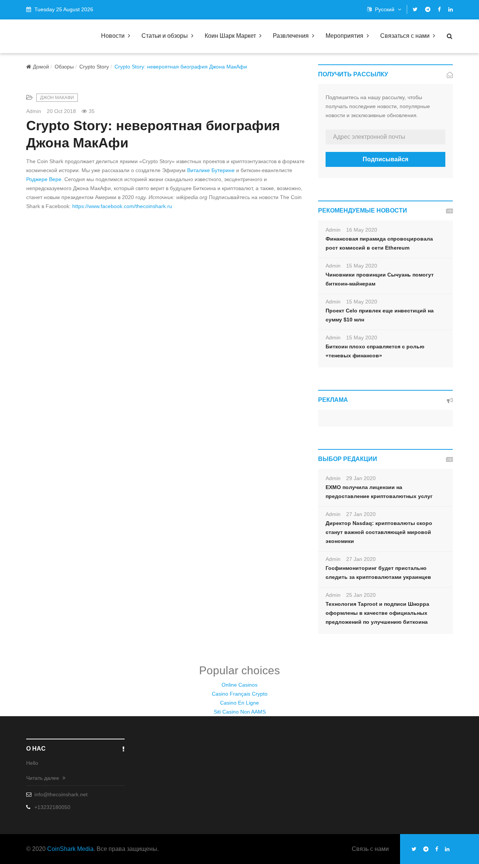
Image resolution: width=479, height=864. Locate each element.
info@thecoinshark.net (61, 794)
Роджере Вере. (44, 179)
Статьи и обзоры (165, 36)
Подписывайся (385, 159)
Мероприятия (345, 36)
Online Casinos (239, 685)
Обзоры (64, 67)
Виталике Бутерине (211, 170)
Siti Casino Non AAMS (240, 712)
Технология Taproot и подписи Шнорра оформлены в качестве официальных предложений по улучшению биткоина (377, 613)
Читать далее (43, 778)
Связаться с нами (405, 36)
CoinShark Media (70, 849)
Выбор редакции (347, 459)
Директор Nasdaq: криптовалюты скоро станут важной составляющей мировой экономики (379, 532)
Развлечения (291, 36)
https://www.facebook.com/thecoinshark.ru (122, 206)
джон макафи (57, 97)
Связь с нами (370, 849)
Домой (41, 67)
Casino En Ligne (239, 703)
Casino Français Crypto (240, 694)
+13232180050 (52, 807)
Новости (113, 36)
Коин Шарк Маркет (231, 36)
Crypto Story (94, 67)
